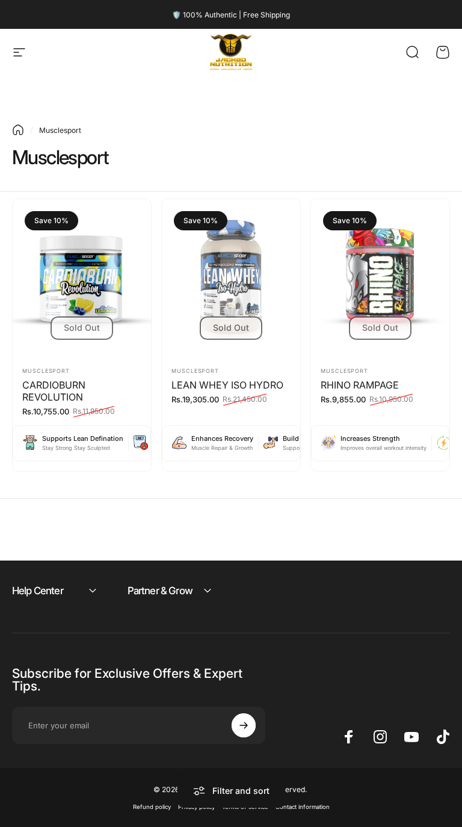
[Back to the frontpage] (18, 130)
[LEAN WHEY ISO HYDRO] (231, 277)
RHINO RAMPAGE (360, 385)
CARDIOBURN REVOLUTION (53, 391)
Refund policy (152, 807)
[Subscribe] (244, 725)
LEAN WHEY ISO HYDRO (227, 385)
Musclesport (46, 370)
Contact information (303, 807)
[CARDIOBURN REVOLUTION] (82, 277)
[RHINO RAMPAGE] (380, 277)
